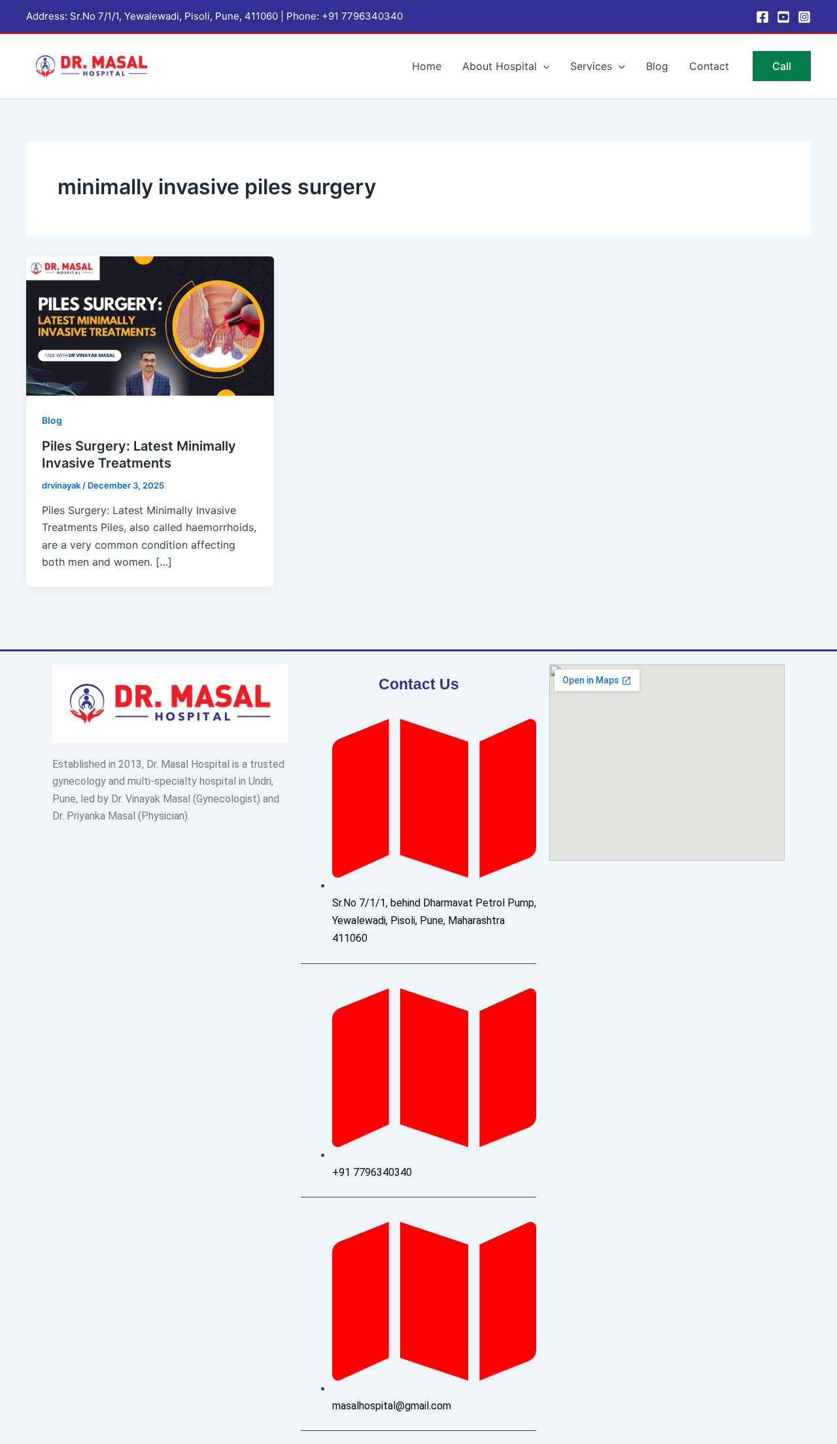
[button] (543, 66)
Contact (709, 66)
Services (591, 66)
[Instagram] (804, 17)
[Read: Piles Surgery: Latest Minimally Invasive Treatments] (150, 325)
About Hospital (499, 66)
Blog (657, 66)
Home (426, 66)
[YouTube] (783, 17)
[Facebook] (762, 17)
